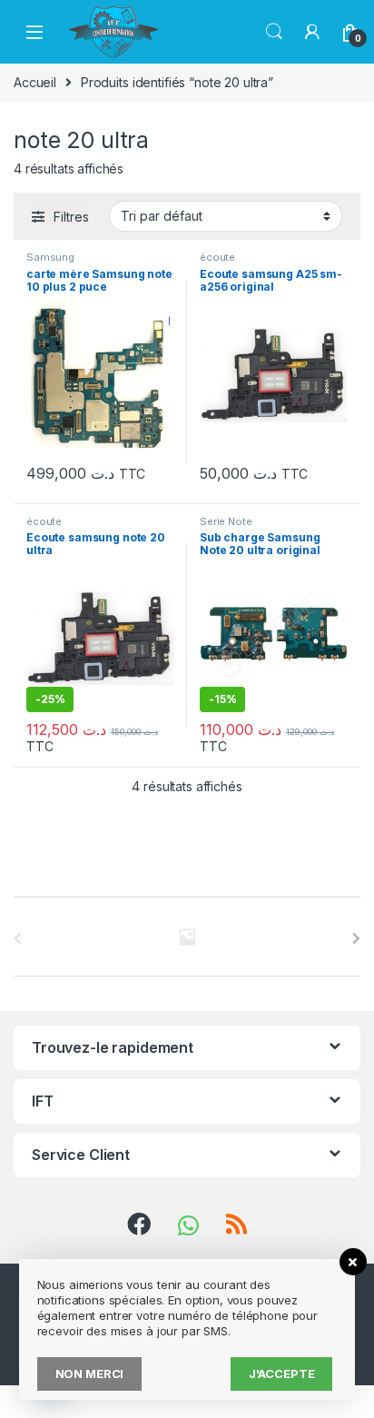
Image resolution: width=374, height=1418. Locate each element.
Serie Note (226, 521)
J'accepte (282, 1373)
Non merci (89, 1373)
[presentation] (356, 938)
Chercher (274, 32)
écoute (217, 257)
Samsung (50, 257)
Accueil (35, 82)
